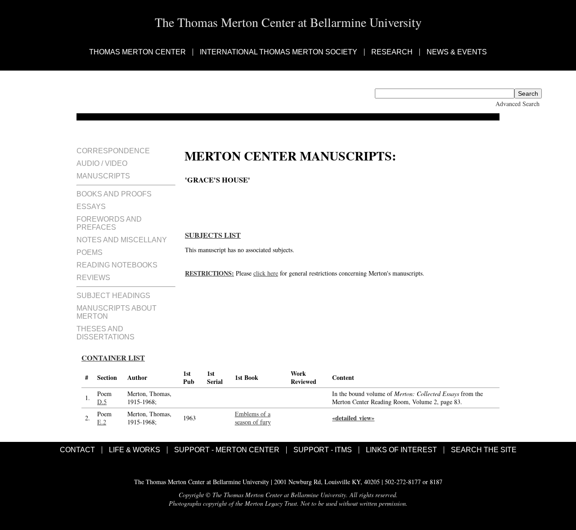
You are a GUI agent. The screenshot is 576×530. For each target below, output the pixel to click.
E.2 (101, 422)
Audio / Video (101, 163)
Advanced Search (517, 103)
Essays (91, 206)
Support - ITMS (322, 450)
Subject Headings (113, 295)
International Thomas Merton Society (278, 52)
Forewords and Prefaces (109, 223)
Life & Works (134, 450)
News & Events (457, 52)
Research (392, 52)
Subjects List (213, 235)
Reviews (93, 277)
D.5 (102, 401)
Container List (113, 357)
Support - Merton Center (226, 450)
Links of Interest (401, 450)
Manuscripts (103, 176)
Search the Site (484, 450)
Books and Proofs (114, 194)
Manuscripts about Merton (116, 312)
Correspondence (113, 151)
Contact (77, 450)
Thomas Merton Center (137, 52)
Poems (89, 252)
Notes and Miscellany (121, 240)
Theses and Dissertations (105, 333)
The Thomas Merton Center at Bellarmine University (288, 22)
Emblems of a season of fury (253, 418)
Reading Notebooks (117, 265)
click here (265, 273)
